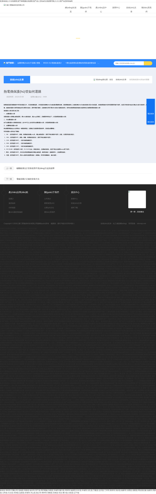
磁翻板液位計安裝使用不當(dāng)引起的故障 (35, 168)
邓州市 (8, 490)
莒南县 (55, 493)
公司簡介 (47, 199)
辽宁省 (76, 493)
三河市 (106, 490)
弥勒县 (26, 490)
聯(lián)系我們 (146, 10)
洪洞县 (16, 493)
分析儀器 (12, 208)
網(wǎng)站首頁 (71, 10)
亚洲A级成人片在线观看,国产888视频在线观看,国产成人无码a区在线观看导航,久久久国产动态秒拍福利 (36, 1)
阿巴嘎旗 (44, 490)
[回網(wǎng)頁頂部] (151, 106)
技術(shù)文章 (131, 10)
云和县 (4, 493)
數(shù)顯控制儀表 (16, 212)
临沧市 (32, 490)
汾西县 (129, 490)
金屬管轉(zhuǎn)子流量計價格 (28, 63)
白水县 (78, 490)
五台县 (10, 493)
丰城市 (84, 490)
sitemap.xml (141, 223)
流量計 (11, 199)
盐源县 (21, 493)
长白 (60, 493)
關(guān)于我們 (85, 10)
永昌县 (70, 493)
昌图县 (135, 490)
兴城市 (56, 490)
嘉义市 (38, 493)
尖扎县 (90, 490)
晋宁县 (37, 490)
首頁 (111, 79)
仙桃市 (149, 490)
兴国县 (50, 490)
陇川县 (61, 490)
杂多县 (118, 490)
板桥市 (123, 490)
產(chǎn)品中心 (101, 10)
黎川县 (65, 493)
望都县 (49, 493)
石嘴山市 (14, 490)
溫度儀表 (12, 203)
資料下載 (74, 208)
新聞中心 (116, 8)
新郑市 (112, 490)
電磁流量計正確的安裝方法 (27, 179)
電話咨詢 (151, 114)
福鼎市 (73, 490)
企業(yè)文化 (49, 208)
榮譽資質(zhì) (49, 203)
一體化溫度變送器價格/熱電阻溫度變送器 (80, 63)
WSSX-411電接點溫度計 (52, 63)
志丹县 (101, 490)
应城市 (27, 493)
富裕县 (2, 490)
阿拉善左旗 (142, 490)
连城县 (20, 490)
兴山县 (33, 493)
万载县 (95, 490)
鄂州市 (44, 493)
